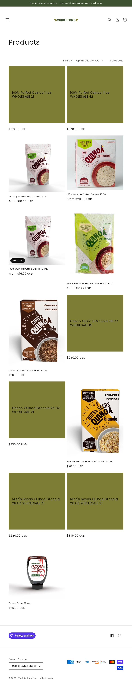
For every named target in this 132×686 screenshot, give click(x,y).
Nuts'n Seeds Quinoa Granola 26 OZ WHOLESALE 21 (94, 501)
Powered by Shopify (42, 678)
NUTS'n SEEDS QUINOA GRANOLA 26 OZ (89, 461)
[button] (7, 20)
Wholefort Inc (25, 678)
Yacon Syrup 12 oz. (20, 603)
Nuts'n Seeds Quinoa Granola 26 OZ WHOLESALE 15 (36, 501)
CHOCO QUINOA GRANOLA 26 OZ (28, 370)
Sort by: (68, 60)
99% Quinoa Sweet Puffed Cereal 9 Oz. (90, 283)
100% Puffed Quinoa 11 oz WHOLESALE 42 (89, 95)
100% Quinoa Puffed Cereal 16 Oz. (87, 194)
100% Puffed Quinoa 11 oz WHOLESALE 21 (31, 95)
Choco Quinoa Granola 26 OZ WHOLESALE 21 (36, 410)
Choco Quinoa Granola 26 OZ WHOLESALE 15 (94, 323)
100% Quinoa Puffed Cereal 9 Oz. (28, 269)
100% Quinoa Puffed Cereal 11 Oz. (28, 196)
